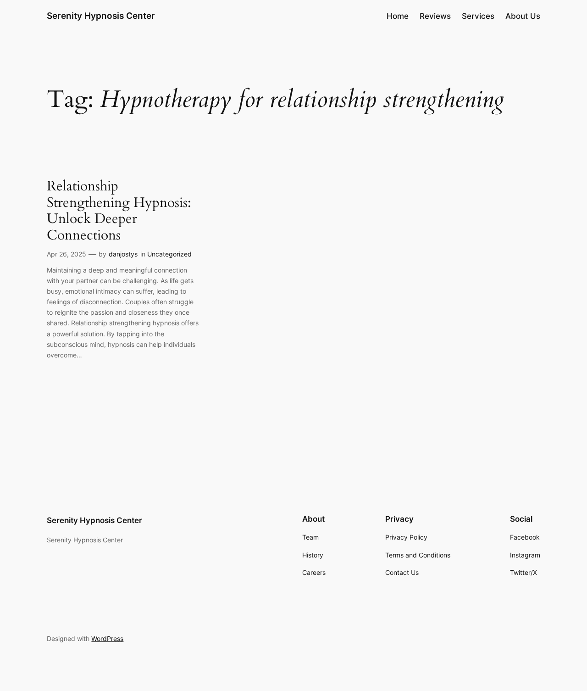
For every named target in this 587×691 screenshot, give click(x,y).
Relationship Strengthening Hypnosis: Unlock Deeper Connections (119, 211)
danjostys (123, 254)
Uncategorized (169, 254)
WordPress (107, 638)
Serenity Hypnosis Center (101, 15)
